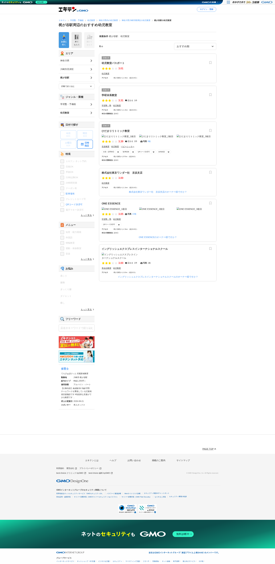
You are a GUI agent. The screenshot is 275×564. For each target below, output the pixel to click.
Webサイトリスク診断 (132, 493)
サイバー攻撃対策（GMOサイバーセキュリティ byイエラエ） (96, 497)
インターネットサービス (65, 561)
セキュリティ (117, 561)
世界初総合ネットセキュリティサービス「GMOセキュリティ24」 (79, 493)
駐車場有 (126, 152)
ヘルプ (113, 460)
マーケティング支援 (132, 561)
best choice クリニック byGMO (69, 473)
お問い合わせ (134, 460)
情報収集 (155, 561)
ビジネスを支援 (103, 561)
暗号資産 (176, 561)
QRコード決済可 (144, 152)
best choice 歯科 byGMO (99, 473)
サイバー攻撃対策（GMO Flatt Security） (136, 497)
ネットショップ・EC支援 (86, 561)
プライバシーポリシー (89, 468)
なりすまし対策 (160, 497)
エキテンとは (92, 460)
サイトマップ (183, 460)
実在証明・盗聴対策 (63, 497)
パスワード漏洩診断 (114, 493)
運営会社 (70, 468)
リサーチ (146, 561)
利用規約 (60, 468)
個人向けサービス (189, 561)
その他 (201, 561)
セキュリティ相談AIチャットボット (156, 493)
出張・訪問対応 (108, 152)
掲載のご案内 (158, 460)
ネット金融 (166, 561)
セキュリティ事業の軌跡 (178, 496)
